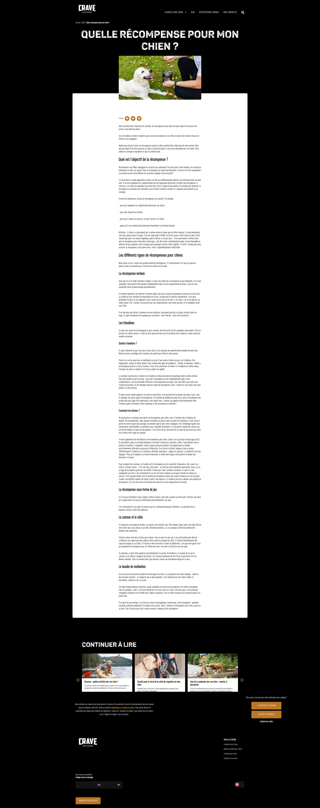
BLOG (83, 23)
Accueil (78, 23)
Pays (99, 785)
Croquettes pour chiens (231, 745)
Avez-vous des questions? (84, 776)
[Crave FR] (87, 9)
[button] (242, 680)
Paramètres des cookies (88, 801)
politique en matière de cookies (124, 708)
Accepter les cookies (267, 705)
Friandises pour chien (230, 754)
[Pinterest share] (139, 118)
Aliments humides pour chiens (233, 749)
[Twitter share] (133, 118)
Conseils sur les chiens (230, 758)
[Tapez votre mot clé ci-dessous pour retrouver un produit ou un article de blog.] (242, 12)
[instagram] (237, 784)
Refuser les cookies (266, 714)
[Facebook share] (127, 118)
